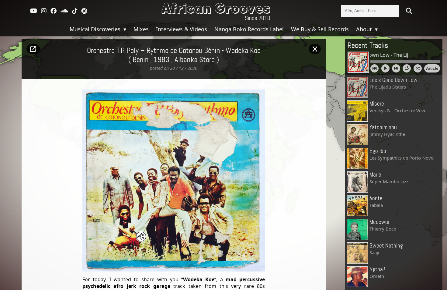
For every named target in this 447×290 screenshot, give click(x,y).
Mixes (141, 29)
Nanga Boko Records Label (249, 29)
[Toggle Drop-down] (124, 29)
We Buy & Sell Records (320, 29)
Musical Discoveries (96, 29)
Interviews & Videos (181, 29)
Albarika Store (195, 60)
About (364, 29)
